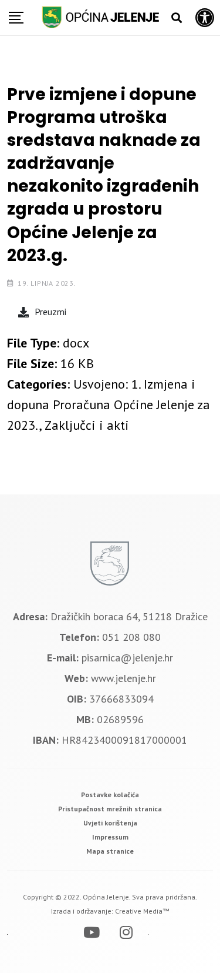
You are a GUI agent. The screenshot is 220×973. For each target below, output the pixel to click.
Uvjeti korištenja (110, 822)
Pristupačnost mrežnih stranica (110, 808)
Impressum (110, 836)
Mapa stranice (110, 851)
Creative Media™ (142, 911)
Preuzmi (50, 311)
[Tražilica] (176, 18)
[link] (110, 794)
